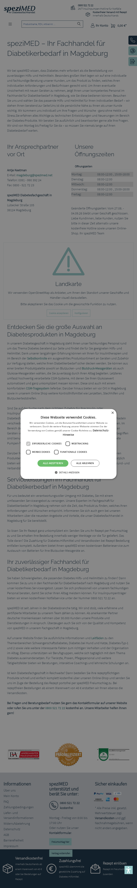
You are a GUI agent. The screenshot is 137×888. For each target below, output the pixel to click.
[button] (68, 472)
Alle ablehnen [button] (85, 463)
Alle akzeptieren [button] (53, 463)
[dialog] (68, 444)
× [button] (112, 413)
